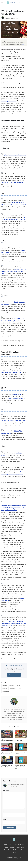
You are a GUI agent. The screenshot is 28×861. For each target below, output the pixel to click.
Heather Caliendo (10, 17)
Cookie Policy (7, 850)
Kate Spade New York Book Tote (11, 372)
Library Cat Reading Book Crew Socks (13, 421)
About (22, 850)
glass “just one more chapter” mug (15, 155)
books (18, 685)
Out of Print (17, 394)
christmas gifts (13, 688)
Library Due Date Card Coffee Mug (12, 182)
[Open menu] (2, 2)
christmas (5, 688)
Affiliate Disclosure (9, 847)
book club (5, 685)
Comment (6, 790)
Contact (14, 852)
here (23, 44)
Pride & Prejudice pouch (15, 398)
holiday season (6, 691)
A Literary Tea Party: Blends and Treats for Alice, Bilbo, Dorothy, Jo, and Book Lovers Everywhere (13, 623)
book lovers (11, 685)
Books (10, 844)
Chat (2, 8)
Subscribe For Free (14, 675)
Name (5, 812)
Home (5, 844)
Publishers (16, 850)
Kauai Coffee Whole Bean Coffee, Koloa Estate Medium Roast (13, 271)
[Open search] (25, 2)
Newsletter (21, 844)
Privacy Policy (20, 847)
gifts (20, 688)
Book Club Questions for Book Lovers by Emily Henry (20, 767)
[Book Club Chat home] (14, 839)
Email (5, 819)
